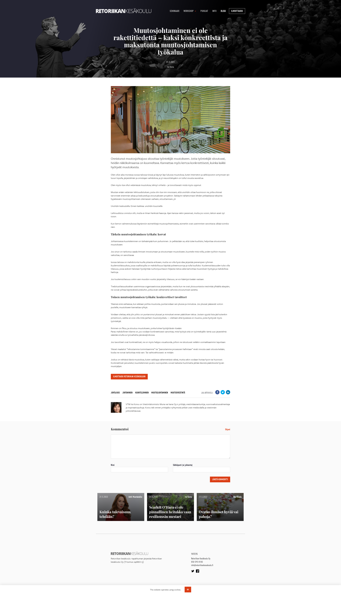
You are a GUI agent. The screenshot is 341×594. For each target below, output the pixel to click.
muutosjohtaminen (159, 392)
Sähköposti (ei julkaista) (182, 465)
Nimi (113, 465)
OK (188, 589)
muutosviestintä (178, 392)
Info (214, 11)
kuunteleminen (142, 392)
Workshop (189, 11)
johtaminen (127, 392)
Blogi (223, 11)
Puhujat (204, 11)
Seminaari (174, 11)
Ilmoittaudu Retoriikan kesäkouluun (129, 376)
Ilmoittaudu (237, 11)
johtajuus (115, 392)
